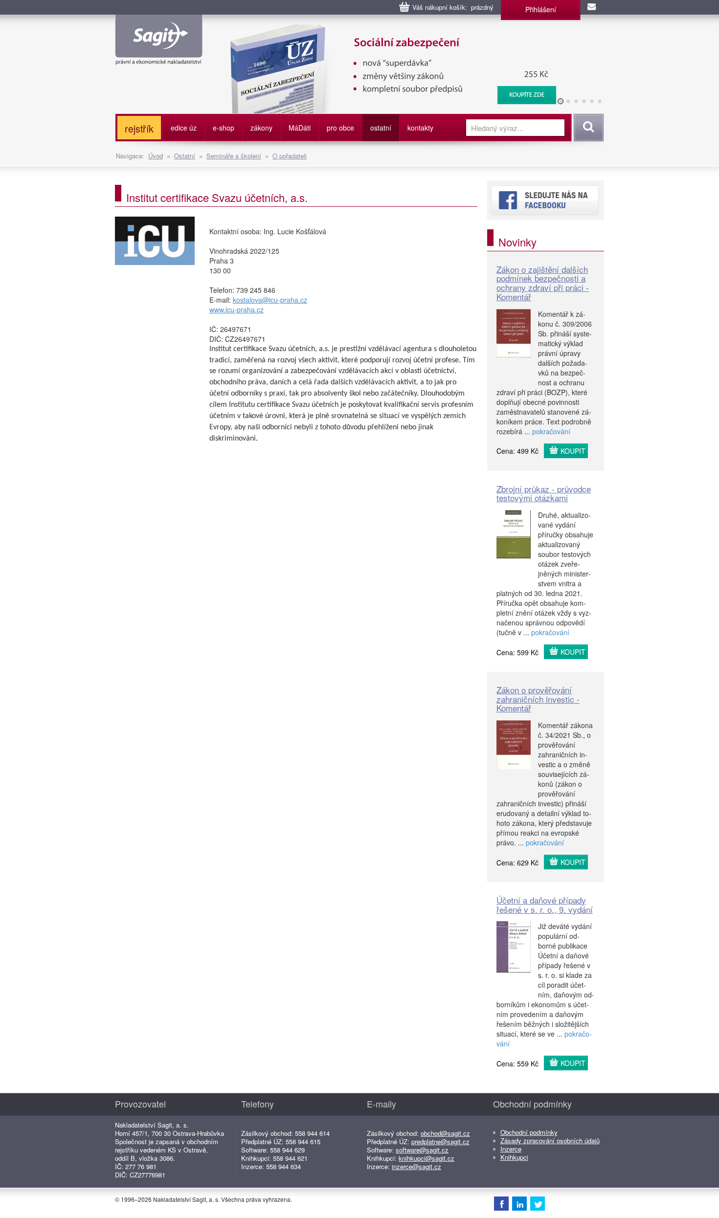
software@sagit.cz (422, 1149)
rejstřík (139, 128)
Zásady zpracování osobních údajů (550, 1140)
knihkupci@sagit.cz (426, 1158)
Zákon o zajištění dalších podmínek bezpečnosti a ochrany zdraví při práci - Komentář (542, 283)
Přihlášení (540, 9)
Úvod (155, 155)
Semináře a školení (233, 155)
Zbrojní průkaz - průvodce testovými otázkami (543, 493)
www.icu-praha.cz (236, 309)
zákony (261, 128)
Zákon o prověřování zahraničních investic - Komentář (538, 699)
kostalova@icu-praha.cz (270, 300)
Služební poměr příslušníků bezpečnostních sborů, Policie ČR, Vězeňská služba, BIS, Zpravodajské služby (387, 34)
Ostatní (184, 155)
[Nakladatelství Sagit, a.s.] (158, 56)
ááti (300, 128)
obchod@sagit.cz (445, 1133)
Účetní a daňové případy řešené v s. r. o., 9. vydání (544, 904)
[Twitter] (537, 1203)
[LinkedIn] (519, 1203)
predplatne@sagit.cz (440, 1141)
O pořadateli (289, 155)
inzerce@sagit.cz (416, 1166)
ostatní (380, 128)
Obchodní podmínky (529, 1132)
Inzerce (510, 1148)
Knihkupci (514, 1157)
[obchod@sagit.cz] (592, 7)
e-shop (223, 128)
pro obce (340, 128)
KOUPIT (573, 451)
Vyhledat (587, 128)
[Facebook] (501, 1203)
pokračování (551, 431)
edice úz (184, 128)
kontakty (420, 128)
